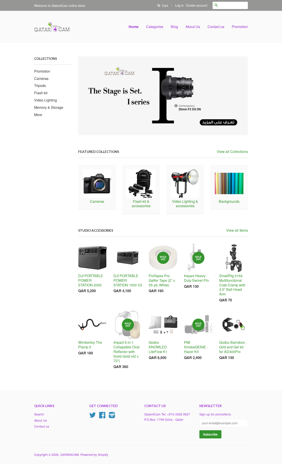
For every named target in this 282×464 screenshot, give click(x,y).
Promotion (240, 26)
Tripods (40, 85)
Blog (174, 26)
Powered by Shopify (94, 454)
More (38, 114)
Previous (88, 95)
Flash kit (40, 92)
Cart (164, 5)
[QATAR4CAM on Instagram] (112, 416)
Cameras (41, 78)
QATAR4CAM (69, 454)
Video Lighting (45, 100)
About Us (193, 26)
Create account (196, 5)
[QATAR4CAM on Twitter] (92, 416)
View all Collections (232, 151)
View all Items (237, 230)
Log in (179, 5)
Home (134, 26)
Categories (154, 26)
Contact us (216, 26)
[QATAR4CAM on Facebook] (102, 416)
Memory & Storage (48, 107)
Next (238, 95)
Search (39, 414)
